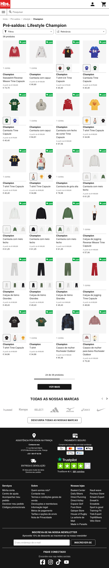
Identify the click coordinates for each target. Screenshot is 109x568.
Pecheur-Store (97, 493)
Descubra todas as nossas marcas (54, 420)
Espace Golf (77, 503)
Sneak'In (94, 500)
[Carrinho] (104, 4)
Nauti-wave (95, 490)
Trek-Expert (95, 514)
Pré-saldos (15, 19)
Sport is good (96, 507)
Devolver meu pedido (13, 503)
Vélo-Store (95, 520)
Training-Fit (95, 510)
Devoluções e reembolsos (44, 503)
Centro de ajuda (10, 493)
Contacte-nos (34, 444)
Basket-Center (78, 490)
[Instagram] (50, 562)
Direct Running (78, 497)
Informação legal (39, 507)
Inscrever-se (83, 542)
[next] (107, 399)
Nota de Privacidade (41, 517)
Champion (8, 74)
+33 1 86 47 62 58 (34, 453)
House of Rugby (79, 514)
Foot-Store (76, 507)
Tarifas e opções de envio (44, 514)
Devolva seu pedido (33, 472)
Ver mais (54, 386)
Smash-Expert (97, 497)
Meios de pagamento (41, 510)
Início (5, 19)
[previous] (102, 399)
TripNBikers (96, 517)
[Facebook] (42, 562)
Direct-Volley (77, 500)
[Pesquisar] (10, 12)
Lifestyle (26, 19)
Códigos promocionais (13, 507)
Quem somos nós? (40, 490)
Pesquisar (18, 12)
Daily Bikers (77, 493)
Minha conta (8, 490)
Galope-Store (77, 510)
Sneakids (94, 503)
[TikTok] (58, 562)
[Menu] (3, 12)
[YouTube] (66, 562)
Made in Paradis (79, 524)
